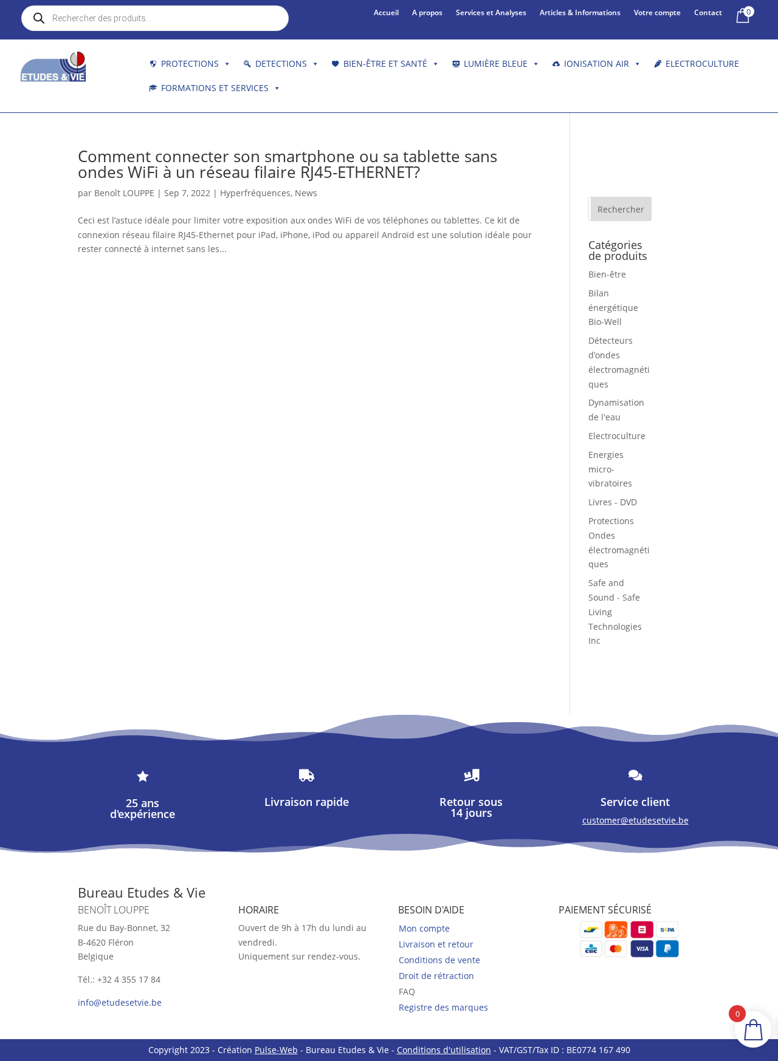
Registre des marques (443, 1007)
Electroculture (702, 63)
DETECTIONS (281, 63)
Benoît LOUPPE (124, 193)
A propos (427, 13)
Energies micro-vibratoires (610, 469)
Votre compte (657, 13)
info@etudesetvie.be (120, 1002)
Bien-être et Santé (385, 63)
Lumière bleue (496, 63)
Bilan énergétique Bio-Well (613, 307)
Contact (708, 13)
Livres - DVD (612, 502)
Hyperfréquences (255, 193)
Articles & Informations (580, 13)
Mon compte (424, 928)
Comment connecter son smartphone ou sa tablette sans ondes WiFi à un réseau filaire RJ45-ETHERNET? (287, 164)
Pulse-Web (276, 1050)
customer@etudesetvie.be (635, 820)
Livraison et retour (436, 944)
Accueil (386, 13)
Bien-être (607, 274)
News (306, 193)
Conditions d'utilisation (444, 1050)
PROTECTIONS (190, 63)
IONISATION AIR (596, 63)
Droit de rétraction (436, 975)
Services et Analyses (491, 13)
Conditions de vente (439, 960)
